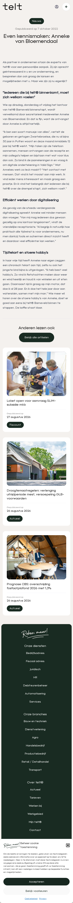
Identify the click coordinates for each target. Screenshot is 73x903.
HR (35, 677)
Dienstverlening (35, 729)
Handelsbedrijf (35, 745)
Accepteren (36, 881)
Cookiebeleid (31, 898)
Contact (35, 830)
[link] (36, 337)
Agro (35, 737)
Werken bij (35, 805)
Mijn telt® (35, 822)
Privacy (43, 898)
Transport (35, 769)
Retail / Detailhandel (35, 761)
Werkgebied (35, 813)
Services (35, 701)
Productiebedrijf (35, 753)
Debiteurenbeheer (35, 685)
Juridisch (35, 669)
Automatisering (35, 693)
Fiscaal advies (35, 661)
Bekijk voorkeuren (37, 891)
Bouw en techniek (35, 721)
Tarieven (35, 797)
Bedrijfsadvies (35, 653)
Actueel (35, 789)
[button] (68, 845)
